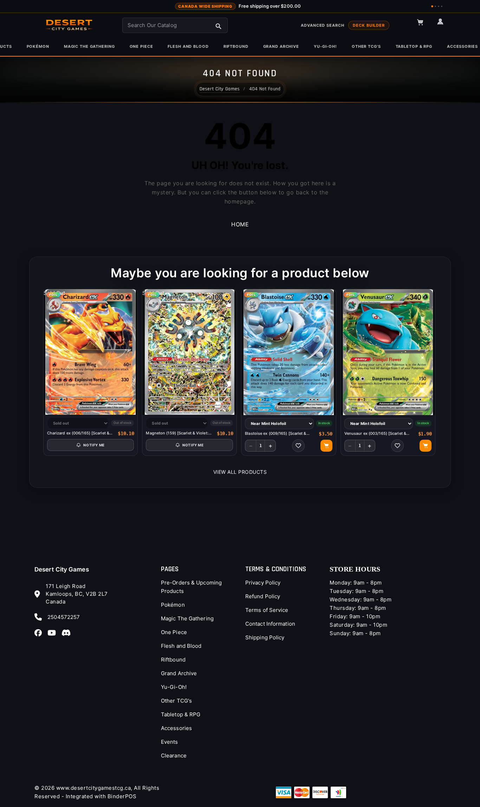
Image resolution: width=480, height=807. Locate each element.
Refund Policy (262, 596)
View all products (240, 472)
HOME (240, 224)
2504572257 (63, 617)
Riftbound (173, 659)
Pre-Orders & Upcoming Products (191, 586)
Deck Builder (369, 25)
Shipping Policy (265, 637)
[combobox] (175, 25)
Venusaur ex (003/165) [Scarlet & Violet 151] (375, 433)
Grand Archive (179, 673)
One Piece (174, 632)
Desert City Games (61, 569)
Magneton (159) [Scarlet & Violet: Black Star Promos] (177, 433)
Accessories (176, 728)
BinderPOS (122, 796)
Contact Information (270, 623)
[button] (423, 25)
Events (169, 741)
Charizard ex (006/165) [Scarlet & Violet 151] (78, 433)
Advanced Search (322, 25)
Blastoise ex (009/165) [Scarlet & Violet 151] (275, 433)
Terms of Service (266, 610)
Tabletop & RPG (180, 714)
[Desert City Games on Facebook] (40, 632)
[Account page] (443, 25)
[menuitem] (38, 46)
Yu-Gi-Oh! (174, 687)
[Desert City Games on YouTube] (53, 632)
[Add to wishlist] (298, 445)
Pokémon (173, 604)
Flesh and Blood (181, 646)
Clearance (174, 755)
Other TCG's (176, 700)
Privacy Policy (262, 582)
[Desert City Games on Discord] (68, 632)
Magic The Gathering (187, 618)
